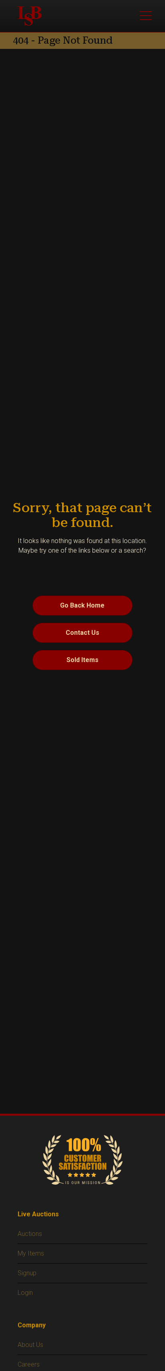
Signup (27, 1273)
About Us (30, 1345)
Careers (29, 1364)
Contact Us (82, 632)
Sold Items (82, 660)
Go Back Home (82, 605)
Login (25, 1292)
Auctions (30, 1234)
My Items (31, 1253)
